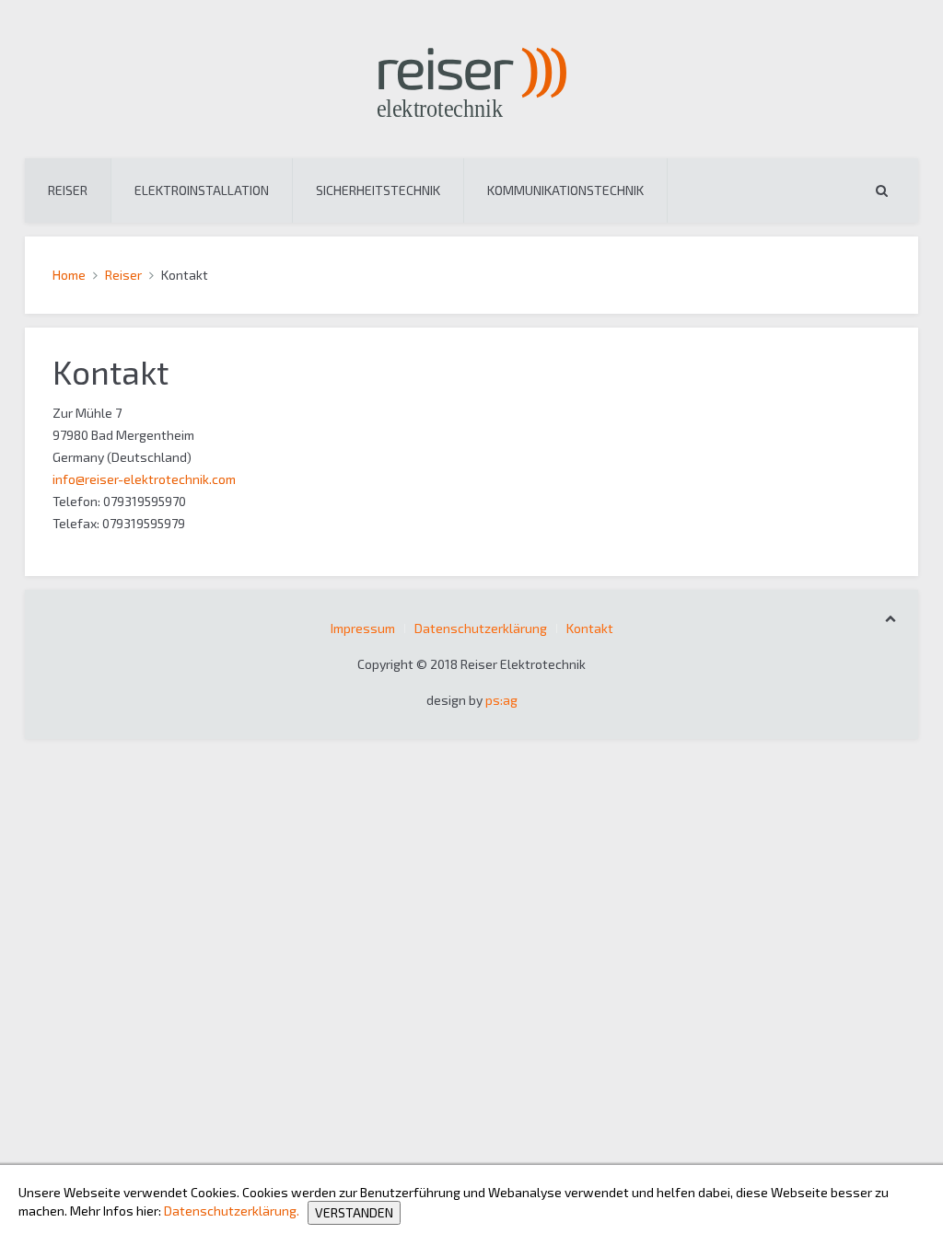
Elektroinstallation (201, 190)
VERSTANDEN (354, 1212)
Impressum (363, 628)
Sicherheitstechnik (378, 190)
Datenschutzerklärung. (231, 1211)
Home (69, 275)
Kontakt (589, 628)
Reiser (67, 190)
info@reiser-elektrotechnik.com (144, 479)
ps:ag (501, 700)
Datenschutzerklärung (480, 628)
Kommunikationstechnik (565, 190)
